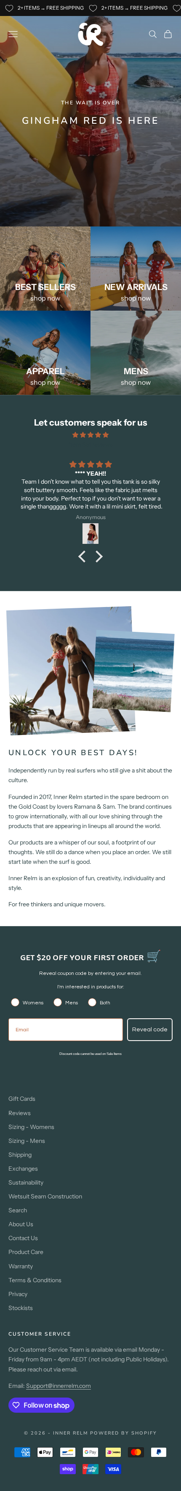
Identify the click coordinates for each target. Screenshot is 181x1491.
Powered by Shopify (123, 1433)
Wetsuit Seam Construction (45, 1196)
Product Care (25, 1252)
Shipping (20, 1154)
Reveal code (150, 1030)
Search (17, 1210)
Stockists (20, 1308)
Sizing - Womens (31, 1127)
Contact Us (23, 1238)
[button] (84, 556)
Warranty (20, 1266)
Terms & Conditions (34, 1280)
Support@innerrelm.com (58, 1386)
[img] (90, 435)
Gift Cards (21, 1098)
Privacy (17, 1294)
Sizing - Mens (26, 1141)
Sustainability (25, 1182)
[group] (90, 113)
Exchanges (23, 1168)
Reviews (19, 1113)
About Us (20, 1224)
